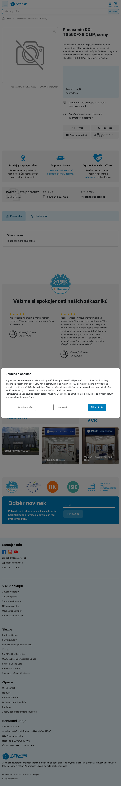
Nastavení (62, 407)
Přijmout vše (97, 407)
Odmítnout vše (25, 407)
